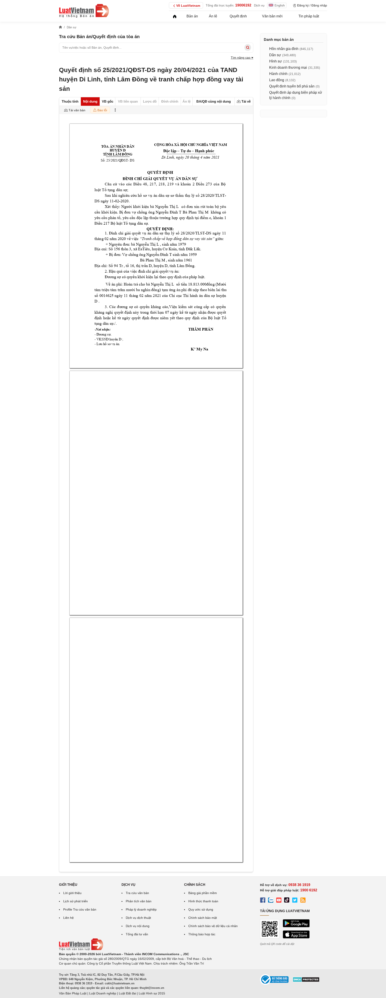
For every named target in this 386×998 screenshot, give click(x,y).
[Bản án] (84, 11)
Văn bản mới (272, 16)
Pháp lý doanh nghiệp (141, 909)
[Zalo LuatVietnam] (270, 900)
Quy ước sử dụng (200, 909)
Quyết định (238, 16)
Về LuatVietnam (188, 5)
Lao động (276, 80)
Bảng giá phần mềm (202, 893)
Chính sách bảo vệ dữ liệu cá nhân (213, 926)
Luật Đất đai (127, 993)
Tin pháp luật (308, 16)
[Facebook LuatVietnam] (262, 900)
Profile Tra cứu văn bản (79, 909)
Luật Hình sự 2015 (152, 993)
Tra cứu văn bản (137, 893)
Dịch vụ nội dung (137, 926)
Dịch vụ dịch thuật (138, 917)
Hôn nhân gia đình (283, 49)
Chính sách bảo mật (202, 917)
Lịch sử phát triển (75, 901)
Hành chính (278, 74)
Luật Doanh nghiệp (102, 993)
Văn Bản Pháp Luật (72, 993)
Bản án (192, 16)
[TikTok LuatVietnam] (287, 900)
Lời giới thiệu (72, 893)
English (280, 5)
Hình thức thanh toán (203, 901)
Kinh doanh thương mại (288, 67)
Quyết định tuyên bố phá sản (292, 86)
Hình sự (275, 61)
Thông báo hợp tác (201, 934)
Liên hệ (68, 917)
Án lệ (213, 16)
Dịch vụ (259, 5)
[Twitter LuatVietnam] (295, 900)
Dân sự (275, 55)
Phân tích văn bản (138, 901)
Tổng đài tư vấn (137, 934)
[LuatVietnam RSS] (303, 900)
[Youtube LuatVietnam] (278, 900)
